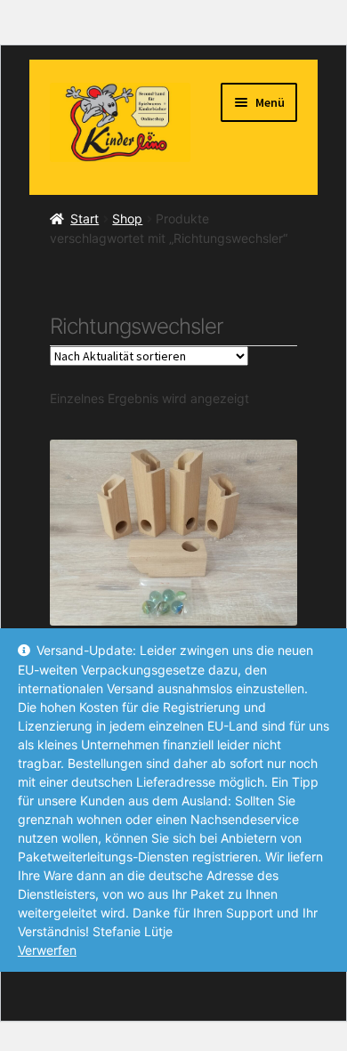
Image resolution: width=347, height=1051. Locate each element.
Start (84, 218)
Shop (127, 218)
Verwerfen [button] (47, 950)
